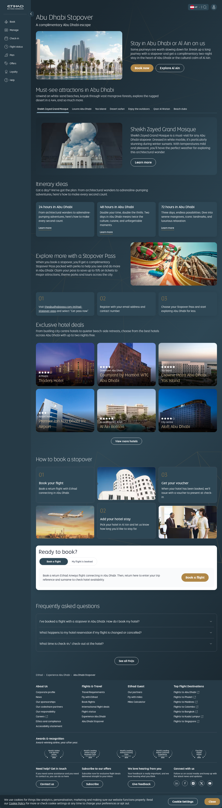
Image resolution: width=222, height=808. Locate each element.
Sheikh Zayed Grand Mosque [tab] (52, 108)
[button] (31, 14)
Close (212, 801)
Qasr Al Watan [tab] (161, 108)
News (39, 697)
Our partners (135, 692)
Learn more (143, 162)
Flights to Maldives (184, 701)
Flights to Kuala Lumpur (187, 716)
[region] (111, 801)
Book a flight (54, 561)
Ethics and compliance (48, 721)
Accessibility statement (49, 726)
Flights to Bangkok (184, 711)
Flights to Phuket (183, 697)
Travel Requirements (93, 692)
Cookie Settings (182, 801)
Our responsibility (45, 711)
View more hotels (126, 441)
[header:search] (205, 7)
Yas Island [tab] (100, 108)
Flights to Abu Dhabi (185, 692)
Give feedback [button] (141, 784)
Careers (40, 716)
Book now (142, 68)
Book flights (88, 701)
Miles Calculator (136, 701)
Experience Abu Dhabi (94, 716)
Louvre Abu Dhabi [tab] (81, 108)
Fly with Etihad (90, 697)
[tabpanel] (126, 146)
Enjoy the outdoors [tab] (139, 108)
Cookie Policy (17, 803)
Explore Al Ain (170, 68)
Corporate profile (45, 692)
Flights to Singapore (185, 721)
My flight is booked (82, 561)
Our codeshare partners (49, 706)
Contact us (47, 784)
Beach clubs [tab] (180, 108)
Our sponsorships (46, 701)
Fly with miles (135, 697)
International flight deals (95, 706)
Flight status (89, 711)
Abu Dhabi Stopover (93, 721)
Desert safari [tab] (117, 108)
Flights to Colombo (184, 706)
